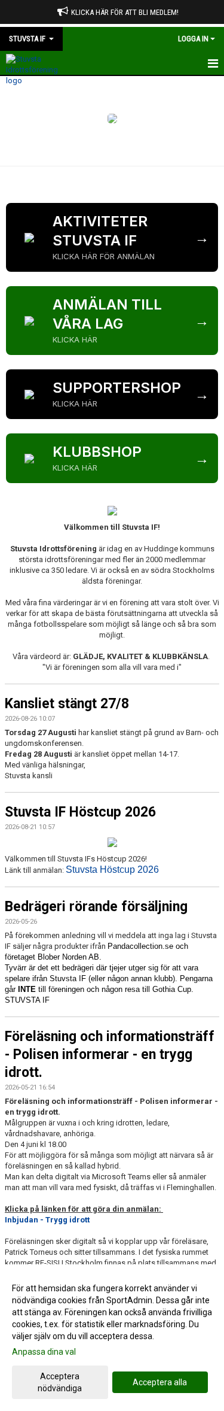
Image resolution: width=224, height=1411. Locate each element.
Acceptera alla (160, 1382)
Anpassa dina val (44, 1352)
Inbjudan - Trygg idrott (47, 1219)
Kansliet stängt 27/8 (67, 704)
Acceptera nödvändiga (60, 1382)
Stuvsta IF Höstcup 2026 (80, 812)
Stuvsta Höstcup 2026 (112, 869)
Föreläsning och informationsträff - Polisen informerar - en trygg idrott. (109, 1054)
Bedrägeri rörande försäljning (96, 907)
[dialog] (112, 1337)
